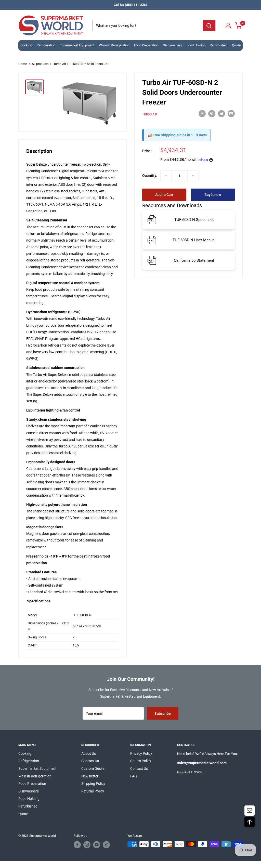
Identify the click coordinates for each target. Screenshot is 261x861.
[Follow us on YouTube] (96, 844)
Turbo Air (149, 114)
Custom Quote (92, 768)
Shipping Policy (93, 783)
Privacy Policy (141, 753)
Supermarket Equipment (77, 45)
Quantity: (149, 176)
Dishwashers (172, 45)
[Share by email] (231, 113)
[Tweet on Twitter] (221, 113)
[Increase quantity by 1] (193, 175)
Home (22, 64)
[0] (238, 25)
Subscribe (162, 713)
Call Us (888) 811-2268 (130, 5)
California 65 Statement (194, 260)
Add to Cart (164, 195)
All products (40, 64)
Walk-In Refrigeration (114, 45)
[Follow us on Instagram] (86, 844)
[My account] (228, 25)
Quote (236, 45)
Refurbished (218, 45)
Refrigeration (46, 45)
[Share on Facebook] (202, 113)
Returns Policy (92, 791)
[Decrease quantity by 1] (166, 175)
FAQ (133, 776)
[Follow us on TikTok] (106, 844)
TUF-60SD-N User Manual (194, 240)
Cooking (26, 45)
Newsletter (89, 776)
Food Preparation (146, 45)
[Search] (209, 25)
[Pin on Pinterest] (211, 113)
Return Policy (140, 761)
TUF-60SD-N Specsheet (194, 219)
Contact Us (90, 761)
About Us (88, 753)
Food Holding (196, 45)
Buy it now (212, 195)
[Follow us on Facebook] (77, 844)
